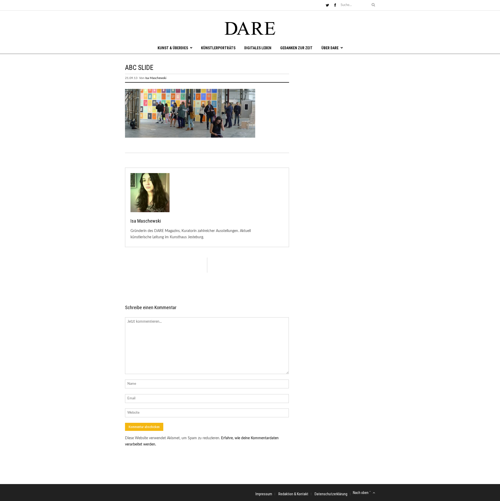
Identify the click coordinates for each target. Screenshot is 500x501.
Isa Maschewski (155, 78)
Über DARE (330, 48)
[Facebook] (335, 5)
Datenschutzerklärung (331, 494)
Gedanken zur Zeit (296, 48)
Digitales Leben (257, 48)
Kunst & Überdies (173, 48)
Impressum (263, 494)
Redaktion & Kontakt (293, 494)
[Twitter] (327, 5)
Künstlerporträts (218, 48)
